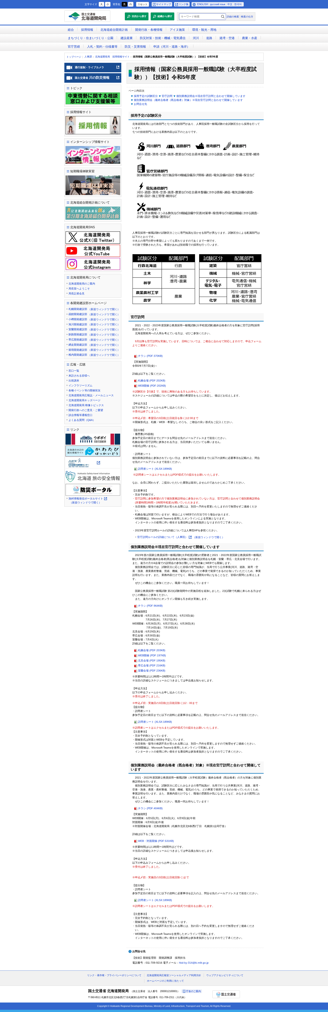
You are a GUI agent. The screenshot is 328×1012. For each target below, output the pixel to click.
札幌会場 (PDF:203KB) (151, 650)
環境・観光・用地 (204, 29)
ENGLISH (202, 4)
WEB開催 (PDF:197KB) (152, 655)
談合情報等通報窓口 (80, 415)
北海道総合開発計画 (114, 29)
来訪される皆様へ (79, 375)
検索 (223, 16)
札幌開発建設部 (94, 309)
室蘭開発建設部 (94, 329)
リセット (142, 4)
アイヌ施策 (177, 29)
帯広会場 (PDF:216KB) (151, 665)
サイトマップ (163, 4)
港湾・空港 (227, 38)
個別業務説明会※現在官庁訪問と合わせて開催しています (210, 96)
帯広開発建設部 (94, 339)
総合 (71, 29)
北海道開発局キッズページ (84, 400)
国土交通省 (226, 994)
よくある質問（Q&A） (82, 419)
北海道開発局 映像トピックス (86, 405)
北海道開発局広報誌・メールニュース (91, 395)
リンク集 (183, 4)
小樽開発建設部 (94, 319)
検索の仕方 (247, 16)
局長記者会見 (76, 293)
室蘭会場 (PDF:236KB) (151, 670)
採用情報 (87, 29)
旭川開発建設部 (94, 324)
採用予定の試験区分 (146, 96)
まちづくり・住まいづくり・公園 (90, 38)
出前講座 (74, 380)
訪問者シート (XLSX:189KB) (155, 468)
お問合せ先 (140, 103)
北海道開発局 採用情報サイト (112, 56)
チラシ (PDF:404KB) (150, 808)
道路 (209, 38)
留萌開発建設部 (94, 349)
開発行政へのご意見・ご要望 (86, 410)
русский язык (217, 4)
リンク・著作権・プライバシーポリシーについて (114, 975)
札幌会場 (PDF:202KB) (151, 380)
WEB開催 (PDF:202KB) (152, 385)
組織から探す (165, 16)
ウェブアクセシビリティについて (224, 975)
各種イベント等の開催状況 (84, 390)
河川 (196, 38)
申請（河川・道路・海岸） (171, 46)
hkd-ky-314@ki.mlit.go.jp (194, 962)
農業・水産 (249, 38)
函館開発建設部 (94, 314)
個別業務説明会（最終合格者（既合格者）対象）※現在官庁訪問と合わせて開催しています (188, 99)
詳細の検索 (233, 16)
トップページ (73, 56)
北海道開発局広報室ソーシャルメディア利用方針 (174, 975)
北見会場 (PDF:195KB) (151, 660)
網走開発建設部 (94, 344)
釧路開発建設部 (94, 334)
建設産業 (127, 38)
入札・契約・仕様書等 (102, 46)
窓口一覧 (74, 370)
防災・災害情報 (135, 46)
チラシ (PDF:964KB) (150, 605)
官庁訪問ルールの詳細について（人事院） (181, 537)
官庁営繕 (74, 46)
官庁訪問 (167, 96)
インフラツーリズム (80, 385)
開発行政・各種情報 (148, 29)
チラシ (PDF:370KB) (150, 355)
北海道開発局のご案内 (82, 283)
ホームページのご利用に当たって (165, 980)
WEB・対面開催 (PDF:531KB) (156, 840)
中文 (229, 4)
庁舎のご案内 (193, 991)
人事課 (88, 56)
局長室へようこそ (79, 288)
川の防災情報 (97, 79)
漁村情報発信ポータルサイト (88, 501)
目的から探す (139, 16)
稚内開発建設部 (94, 354)
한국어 (238, 4)
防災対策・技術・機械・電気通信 (162, 38)
